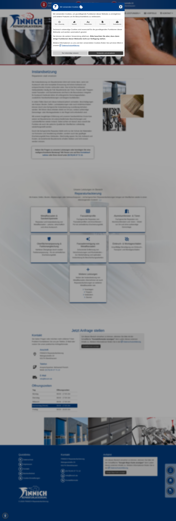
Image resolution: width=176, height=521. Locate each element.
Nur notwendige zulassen (70, 53)
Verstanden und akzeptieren (106, 53)
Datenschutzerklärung (70, 45)
